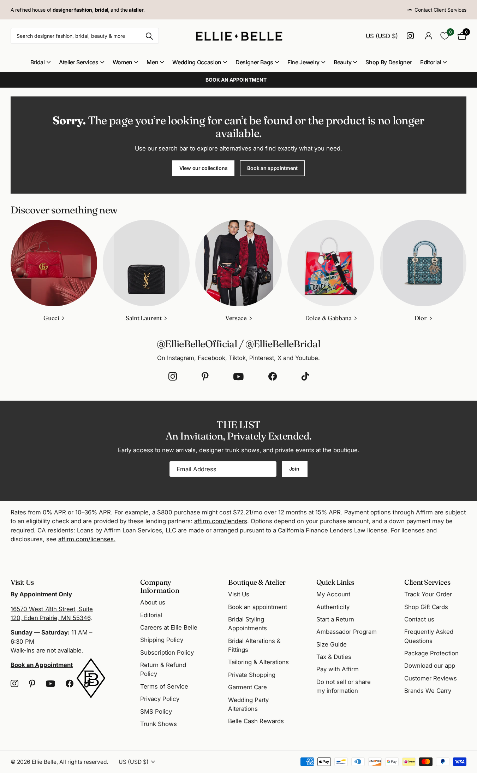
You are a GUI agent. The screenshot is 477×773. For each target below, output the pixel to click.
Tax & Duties (333, 656)
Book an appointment (272, 168)
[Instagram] (172, 376)
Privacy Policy (159, 698)
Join (295, 469)
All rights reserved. (83, 762)
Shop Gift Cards (426, 606)
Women (122, 62)
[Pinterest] (205, 376)
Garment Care (247, 687)
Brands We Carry (427, 690)
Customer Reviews (430, 678)
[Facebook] (272, 376)
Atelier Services (79, 62)
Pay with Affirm (337, 669)
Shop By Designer (388, 62)
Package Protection (431, 653)
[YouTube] (238, 376)
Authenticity (333, 606)
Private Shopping (251, 674)
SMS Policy (156, 711)
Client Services (427, 582)
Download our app (429, 665)
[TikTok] (305, 376)
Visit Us (238, 594)
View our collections (203, 168)
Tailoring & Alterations (258, 662)
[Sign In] (428, 36)
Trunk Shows (158, 723)
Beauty (342, 62)
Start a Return (335, 619)
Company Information (159, 586)
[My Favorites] (445, 36)
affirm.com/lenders (220, 521)
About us (152, 602)
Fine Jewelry (303, 62)
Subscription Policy (167, 652)
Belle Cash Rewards (256, 721)
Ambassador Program (346, 631)
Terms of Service (164, 686)
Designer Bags (254, 62)
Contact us (419, 619)
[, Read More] (411, 36)
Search (149, 36)
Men (152, 62)
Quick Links (335, 582)
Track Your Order (428, 594)
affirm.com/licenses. (86, 539)
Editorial (430, 62)
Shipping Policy (161, 639)
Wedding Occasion (196, 62)
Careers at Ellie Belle (168, 627)
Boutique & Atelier (257, 582)
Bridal (37, 62)
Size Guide (331, 644)
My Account (333, 594)
